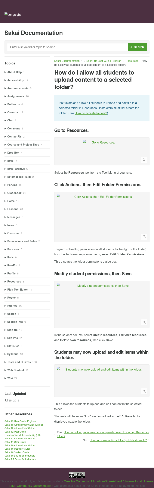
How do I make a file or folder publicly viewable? (118, 440)
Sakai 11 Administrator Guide (20, 438)
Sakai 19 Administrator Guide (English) (24, 424)
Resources (132, 61)
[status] (101, 108)
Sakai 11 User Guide (15, 441)
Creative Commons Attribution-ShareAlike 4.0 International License (108, 481)
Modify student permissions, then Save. (93, 273)
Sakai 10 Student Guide (17, 452)
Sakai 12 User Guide (15, 431)
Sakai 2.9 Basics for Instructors (20, 459)
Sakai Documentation (67, 61)
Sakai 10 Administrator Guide (20, 445)
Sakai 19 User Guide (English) (104, 61)
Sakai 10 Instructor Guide (17, 448)
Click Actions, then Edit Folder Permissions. (97, 184)
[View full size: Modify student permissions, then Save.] (102, 304)
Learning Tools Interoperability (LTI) (23, 434)
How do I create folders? (91, 113)
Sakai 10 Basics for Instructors (20, 455)
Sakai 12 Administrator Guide (20, 428)
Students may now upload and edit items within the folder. (101, 354)
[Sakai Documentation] (13, 14)
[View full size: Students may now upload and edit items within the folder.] (102, 380)
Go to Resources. (71, 130)
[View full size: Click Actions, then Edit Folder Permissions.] (102, 217)
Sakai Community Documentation (30, 486)
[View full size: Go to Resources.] (102, 151)
